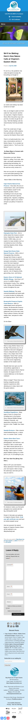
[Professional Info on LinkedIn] (16, 623)
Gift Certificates (16, 19)
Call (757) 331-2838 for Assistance (14, 13)
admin (16, 540)
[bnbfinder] (8, 708)
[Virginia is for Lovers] (20, 708)
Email (9, 594)
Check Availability (16, 16)
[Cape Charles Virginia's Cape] (14, 708)
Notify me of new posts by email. (14, 611)
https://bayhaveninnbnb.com (14, 683)
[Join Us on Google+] (11, 623)
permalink (8, 542)
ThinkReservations (17, 699)
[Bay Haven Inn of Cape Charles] (14, 10)
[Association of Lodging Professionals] (14, 712)
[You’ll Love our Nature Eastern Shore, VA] (8, 712)
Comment (9, 565)
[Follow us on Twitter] (14, 623)
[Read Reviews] (17, 626)
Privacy (9, 704)
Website (9, 601)
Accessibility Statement (14, 702)
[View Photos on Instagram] (8, 626)
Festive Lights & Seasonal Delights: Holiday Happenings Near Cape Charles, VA (14, 646)
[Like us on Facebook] (8, 623)
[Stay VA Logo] (20, 712)
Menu (3, 24)
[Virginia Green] (14, 717)
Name (9, 587)
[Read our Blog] (11, 626)
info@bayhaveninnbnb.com (14, 693)
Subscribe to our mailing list (12, 658)
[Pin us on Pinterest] (19, 623)
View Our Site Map (17, 704)
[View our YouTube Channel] (14, 626)
